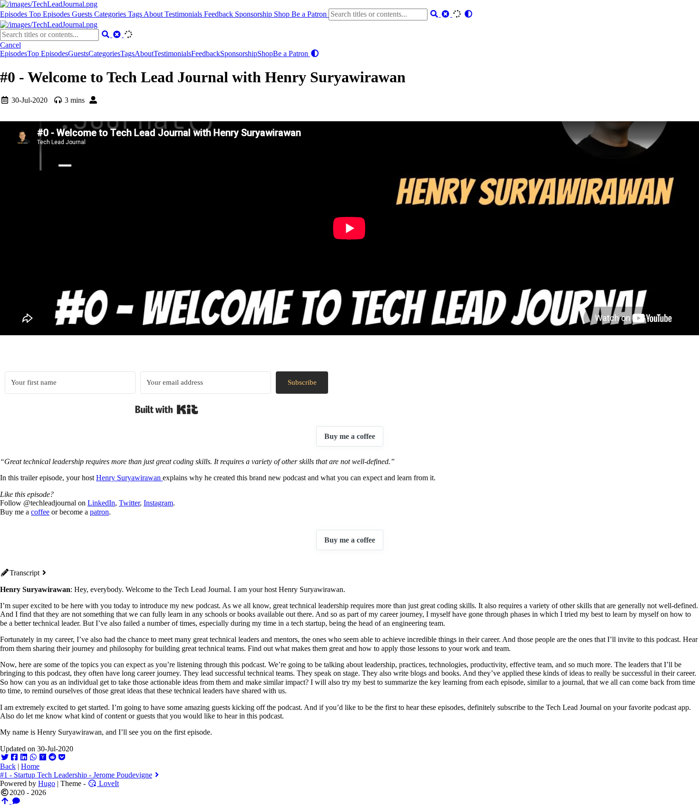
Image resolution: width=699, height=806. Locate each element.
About (154, 14)
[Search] (435, 14)
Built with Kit (166, 409)
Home (30, 766)
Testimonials (184, 14)
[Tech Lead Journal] (48, 4)
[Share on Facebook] (14, 757)
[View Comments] (16, 801)
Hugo (46, 783)
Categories (111, 14)
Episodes (14, 14)
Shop (282, 14)
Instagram (158, 503)
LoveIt (108, 783)
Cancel (10, 45)
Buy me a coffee (349, 436)
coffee (40, 512)
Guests (83, 14)
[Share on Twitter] (5, 757)
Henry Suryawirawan (129, 478)
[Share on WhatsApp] (33, 757)
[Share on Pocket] (62, 757)
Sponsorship (254, 14)
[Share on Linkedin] (24, 757)
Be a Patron (310, 14)
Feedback (219, 14)
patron (99, 512)
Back (8, 766)
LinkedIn (101, 503)
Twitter (129, 503)
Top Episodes (50, 14)
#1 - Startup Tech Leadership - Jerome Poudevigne (76, 775)
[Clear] (446, 14)
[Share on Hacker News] (43, 757)
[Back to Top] (5, 801)
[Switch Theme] (468, 14)
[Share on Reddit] (52, 757)
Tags (136, 14)
